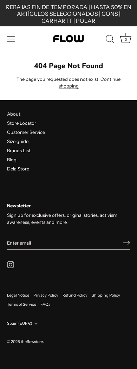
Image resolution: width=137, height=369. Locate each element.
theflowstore (32, 341)
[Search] (110, 40)
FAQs (45, 304)
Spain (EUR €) (19, 323)
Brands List (19, 150)
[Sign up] (126, 242)
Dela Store (18, 168)
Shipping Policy (106, 295)
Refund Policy (75, 295)
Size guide (17, 141)
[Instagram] (10, 264)
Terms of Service (21, 304)
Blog (12, 159)
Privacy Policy (45, 295)
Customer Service (26, 132)
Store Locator (21, 123)
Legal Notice (18, 295)
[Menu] (11, 39)
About (13, 114)
